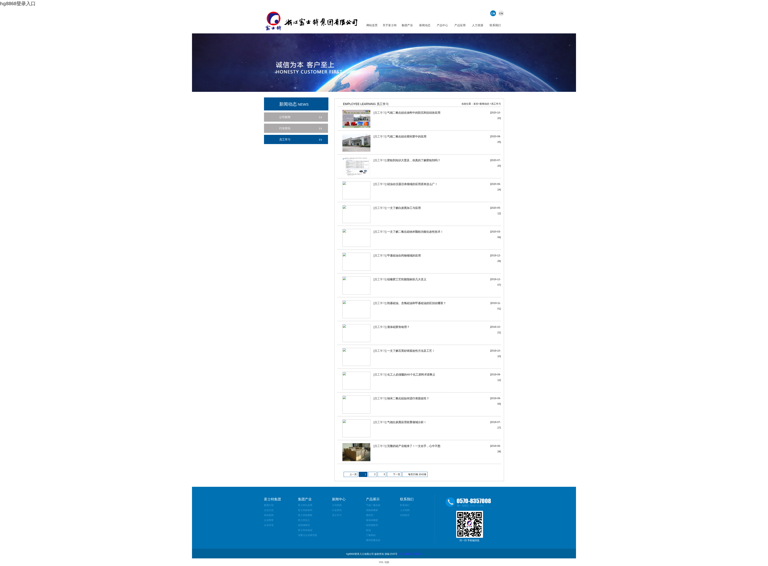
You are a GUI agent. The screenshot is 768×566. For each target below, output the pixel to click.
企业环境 (269, 525)
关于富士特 (390, 25)
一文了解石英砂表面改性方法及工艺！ (411, 350)
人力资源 (477, 25)
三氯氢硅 (371, 535)
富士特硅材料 (305, 510)
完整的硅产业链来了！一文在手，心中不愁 (413, 446)
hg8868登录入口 (18, 3)
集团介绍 (269, 505)
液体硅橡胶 (372, 520)
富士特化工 (304, 520)
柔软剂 (369, 515)
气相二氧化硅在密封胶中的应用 (406, 136)
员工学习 (380, 112)
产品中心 (442, 25)
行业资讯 (337, 510)
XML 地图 (384, 562)
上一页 (353, 474)
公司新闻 (337, 505)
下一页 (396, 474)
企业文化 (269, 510)
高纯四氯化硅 (373, 540)
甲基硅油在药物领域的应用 (404, 255)
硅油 (368, 530)
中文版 (493, 13)
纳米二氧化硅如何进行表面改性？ (408, 398)
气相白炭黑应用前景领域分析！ (406, 422)
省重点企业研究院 (307, 535)
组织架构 (269, 515)
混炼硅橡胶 (372, 510)
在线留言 (405, 515)
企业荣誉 (269, 520)
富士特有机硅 (305, 530)
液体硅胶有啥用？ (398, 327)
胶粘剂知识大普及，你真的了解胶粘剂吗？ (413, 160)
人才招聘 (405, 510)
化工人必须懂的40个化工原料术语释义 (411, 374)
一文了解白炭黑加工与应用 (404, 207)
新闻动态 (424, 25)
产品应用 (460, 25)
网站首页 (372, 25)
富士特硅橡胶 (305, 515)
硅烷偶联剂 (304, 525)
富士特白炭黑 (305, 505)
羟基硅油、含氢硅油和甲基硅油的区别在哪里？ (416, 303)
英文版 (500, 13)
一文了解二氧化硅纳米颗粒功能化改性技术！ (415, 231)
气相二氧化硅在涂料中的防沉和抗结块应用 (413, 112)
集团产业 (407, 25)
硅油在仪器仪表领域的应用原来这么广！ (412, 184)
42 (422, 474)
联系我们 (495, 25)
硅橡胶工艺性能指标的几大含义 (406, 279)
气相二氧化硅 (373, 505)
